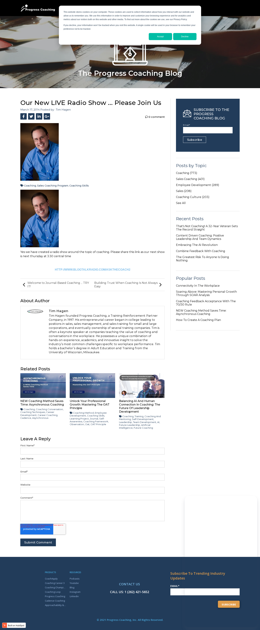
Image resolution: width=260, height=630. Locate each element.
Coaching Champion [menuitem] (55, 587)
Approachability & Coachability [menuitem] (55, 605)
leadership (125, 422)
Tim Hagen (63, 109)
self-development (143, 419)
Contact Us (129, 584)
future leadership (129, 425)
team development (144, 422)
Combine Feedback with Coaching (200, 251)
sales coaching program (52, 185)
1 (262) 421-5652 (137, 592)
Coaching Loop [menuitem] (53, 591)
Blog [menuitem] (72, 587)
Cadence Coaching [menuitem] (55, 600)
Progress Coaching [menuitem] (55, 596)
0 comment (156, 117)
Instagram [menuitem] (75, 591)
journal (94, 418)
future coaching (143, 427)
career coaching (47, 415)
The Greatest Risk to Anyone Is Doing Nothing (202, 258)
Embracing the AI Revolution (197, 245)
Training (139, 416)
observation (77, 424)
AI (158, 422)
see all (181, 203)
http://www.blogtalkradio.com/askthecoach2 (92, 269)
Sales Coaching (190, 179)
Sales (184, 191)
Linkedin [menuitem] (74, 596)
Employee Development (197, 185)
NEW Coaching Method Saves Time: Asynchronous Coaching (201, 312)
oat (87, 424)
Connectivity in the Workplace (198, 285)
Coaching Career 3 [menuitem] (55, 583)
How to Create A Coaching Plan (198, 320)
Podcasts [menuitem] (75, 578)
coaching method (83, 412)
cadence (25, 417)
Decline (185, 36)
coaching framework (95, 421)
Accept (160, 36)
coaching (30, 185)
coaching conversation (49, 409)
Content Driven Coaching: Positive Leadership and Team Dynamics (200, 237)
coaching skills (79, 185)
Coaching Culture (192, 197)
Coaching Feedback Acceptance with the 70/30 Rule (206, 303)
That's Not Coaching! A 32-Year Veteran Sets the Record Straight (207, 227)
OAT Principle (98, 424)
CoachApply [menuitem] (51, 578)
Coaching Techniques (32, 412)
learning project (79, 418)
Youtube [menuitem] (74, 583)
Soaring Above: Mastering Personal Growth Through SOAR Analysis (206, 293)
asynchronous (40, 417)
